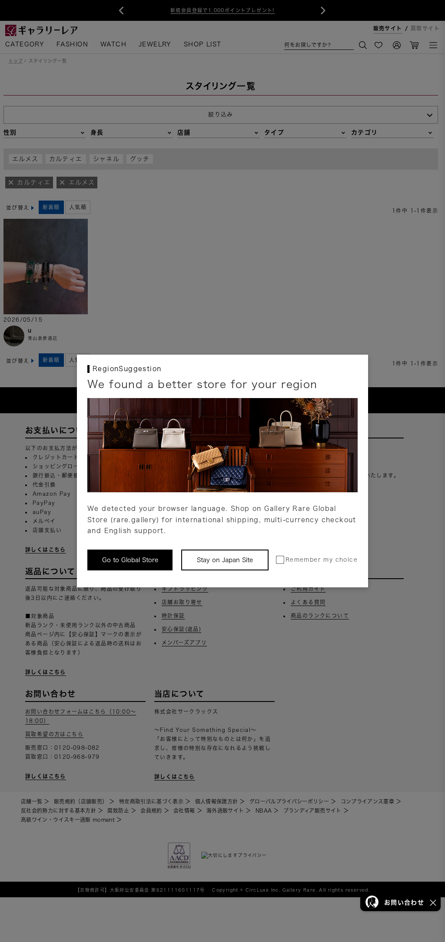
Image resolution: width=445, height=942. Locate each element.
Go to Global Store (130, 560)
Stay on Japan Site (225, 560)
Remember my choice (322, 560)
